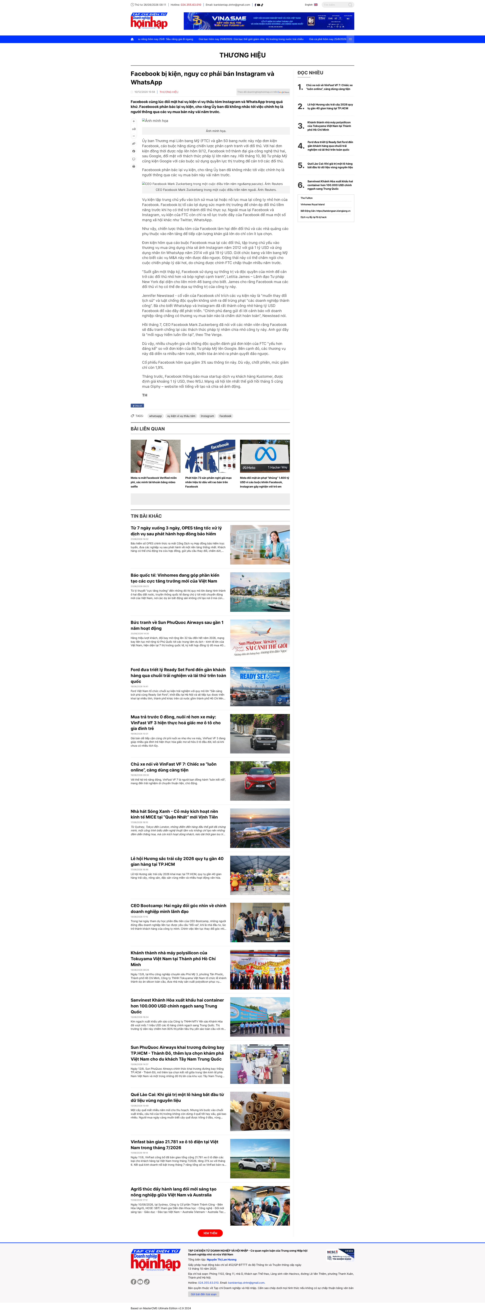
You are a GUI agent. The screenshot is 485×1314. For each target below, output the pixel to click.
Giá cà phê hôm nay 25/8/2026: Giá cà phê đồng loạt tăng (253, 39)
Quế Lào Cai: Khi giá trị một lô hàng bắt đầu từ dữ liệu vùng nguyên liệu (330, 165)
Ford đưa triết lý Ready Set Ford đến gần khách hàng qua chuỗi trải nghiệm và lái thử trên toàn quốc (178, 675)
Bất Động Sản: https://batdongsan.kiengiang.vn (325, 210)
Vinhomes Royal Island (313, 204)
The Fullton (307, 198)
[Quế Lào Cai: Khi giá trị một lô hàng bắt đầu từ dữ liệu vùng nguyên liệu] (260, 1111)
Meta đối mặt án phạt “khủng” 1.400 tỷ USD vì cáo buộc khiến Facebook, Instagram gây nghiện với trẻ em (264, 482)
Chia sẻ (138, 405)
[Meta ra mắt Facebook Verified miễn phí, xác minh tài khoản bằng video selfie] (156, 456)
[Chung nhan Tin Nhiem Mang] (340, 1255)
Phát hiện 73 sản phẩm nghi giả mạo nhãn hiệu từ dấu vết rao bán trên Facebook (208, 482)
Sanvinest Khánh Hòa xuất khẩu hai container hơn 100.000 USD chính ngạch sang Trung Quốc (177, 1006)
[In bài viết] (134, 166)
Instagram (207, 416)
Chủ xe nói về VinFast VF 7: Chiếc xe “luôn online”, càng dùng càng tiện (329, 86)
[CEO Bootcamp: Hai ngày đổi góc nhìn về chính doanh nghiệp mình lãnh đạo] (260, 922)
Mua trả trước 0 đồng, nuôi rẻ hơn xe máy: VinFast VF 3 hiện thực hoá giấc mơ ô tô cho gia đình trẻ (176, 722)
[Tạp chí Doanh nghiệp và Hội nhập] (256, 4)
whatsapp (155, 416)
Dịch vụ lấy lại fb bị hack (314, 217)
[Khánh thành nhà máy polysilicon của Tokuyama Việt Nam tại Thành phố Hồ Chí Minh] (260, 969)
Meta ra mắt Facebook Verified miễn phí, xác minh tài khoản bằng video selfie (154, 482)
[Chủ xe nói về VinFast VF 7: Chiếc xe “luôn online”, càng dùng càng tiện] (260, 781)
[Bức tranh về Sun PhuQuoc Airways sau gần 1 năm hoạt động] (260, 639)
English (309, 4)
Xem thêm (210, 1233)
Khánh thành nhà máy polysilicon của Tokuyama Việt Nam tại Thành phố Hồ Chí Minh (173, 958)
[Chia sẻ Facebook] (134, 151)
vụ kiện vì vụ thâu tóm (181, 416)
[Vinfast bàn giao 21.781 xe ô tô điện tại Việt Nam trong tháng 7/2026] (260, 1158)
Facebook (225, 416)
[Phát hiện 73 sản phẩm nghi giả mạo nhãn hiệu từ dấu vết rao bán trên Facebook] (210, 456)
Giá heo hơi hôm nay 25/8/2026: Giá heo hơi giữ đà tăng (328, 39)
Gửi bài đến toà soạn (204, 1294)
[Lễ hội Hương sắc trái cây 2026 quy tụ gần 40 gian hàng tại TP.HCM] (260, 875)
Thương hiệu (242, 55)
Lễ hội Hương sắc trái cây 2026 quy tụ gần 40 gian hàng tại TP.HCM (330, 106)
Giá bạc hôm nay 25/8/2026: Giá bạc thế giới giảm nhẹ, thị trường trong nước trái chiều (160, 39)
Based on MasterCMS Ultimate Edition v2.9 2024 (161, 1308)
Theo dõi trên (257, 91)
